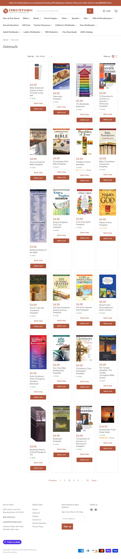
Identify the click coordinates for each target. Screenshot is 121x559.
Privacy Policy (37, 526)
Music (64, 18)
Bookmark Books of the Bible (38, 251)
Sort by (31, 56)
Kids (86, 18)
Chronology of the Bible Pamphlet (60, 162)
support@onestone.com (12, 522)
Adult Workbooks (11, 32)
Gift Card (26, 25)
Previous (53, 480)
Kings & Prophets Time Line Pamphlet (60, 225)
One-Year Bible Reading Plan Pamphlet (59, 370)
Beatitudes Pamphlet (57, 440)
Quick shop (38, 103)
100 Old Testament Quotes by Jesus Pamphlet (61, 310)
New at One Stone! (11, 18)
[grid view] (113, 56)
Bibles (26, 18)
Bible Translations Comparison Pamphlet (107, 164)
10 (87, 480)
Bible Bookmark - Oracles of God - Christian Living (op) (37, 92)
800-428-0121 (9, 517)
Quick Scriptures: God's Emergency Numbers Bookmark (37, 380)
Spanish (75, 18)
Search (35, 509)
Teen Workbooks (87, 25)
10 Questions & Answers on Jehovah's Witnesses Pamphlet (106, 101)
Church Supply (50, 18)
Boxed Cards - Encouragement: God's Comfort (106, 307)
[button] (107, 11)
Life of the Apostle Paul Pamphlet (84, 308)
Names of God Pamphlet (105, 223)
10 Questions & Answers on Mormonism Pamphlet (82, 442)
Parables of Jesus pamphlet (83, 163)
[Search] (90, 11)
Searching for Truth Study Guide (107, 430)
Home (5, 40)
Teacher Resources (42, 25)
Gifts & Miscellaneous (102, 18)
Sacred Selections (11, 25)
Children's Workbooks (65, 25)
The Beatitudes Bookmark (82, 105)
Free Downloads (69, 32)
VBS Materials (51, 32)
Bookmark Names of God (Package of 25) (38, 452)
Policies (35, 516)
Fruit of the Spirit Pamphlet (83, 223)
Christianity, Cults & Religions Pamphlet (83, 371)
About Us (36, 513)
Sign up (67, 526)
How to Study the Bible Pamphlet (37, 163)
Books (36, 18)
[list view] (116, 56)
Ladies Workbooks (32, 32)
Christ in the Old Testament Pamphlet (37, 310)
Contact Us (36, 520)
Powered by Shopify (10, 552)
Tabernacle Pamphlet (57, 97)
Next (94, 480)
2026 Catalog (86, 32)
